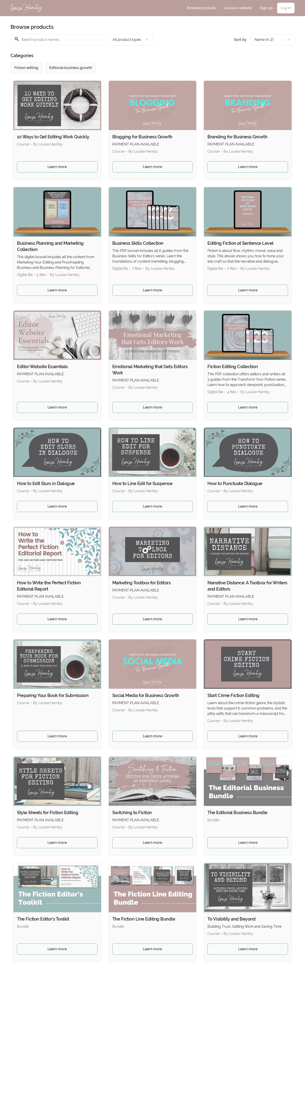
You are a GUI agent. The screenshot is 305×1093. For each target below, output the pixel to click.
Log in (286, 8)
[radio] (26, 67)
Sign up (266, 8)
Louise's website (238, 8)
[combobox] (130, 39)
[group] (134, 67)
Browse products (201, 8)
